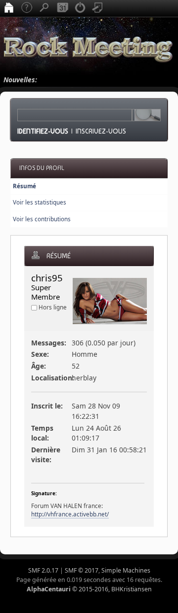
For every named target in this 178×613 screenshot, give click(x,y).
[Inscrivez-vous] (98, 8)
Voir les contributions (42, 219)
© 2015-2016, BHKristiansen (89, 589)
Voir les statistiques (39, 202)
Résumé (24, 186)
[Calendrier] (62, 8)
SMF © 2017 (81, 570)
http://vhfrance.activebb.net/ (70, 514)
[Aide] (27, 8)
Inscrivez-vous (101, 131)
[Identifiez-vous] (80, 8)
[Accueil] (9, 8)
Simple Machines (125, 570)
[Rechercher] (44, 8)
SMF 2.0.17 (43, 570)
